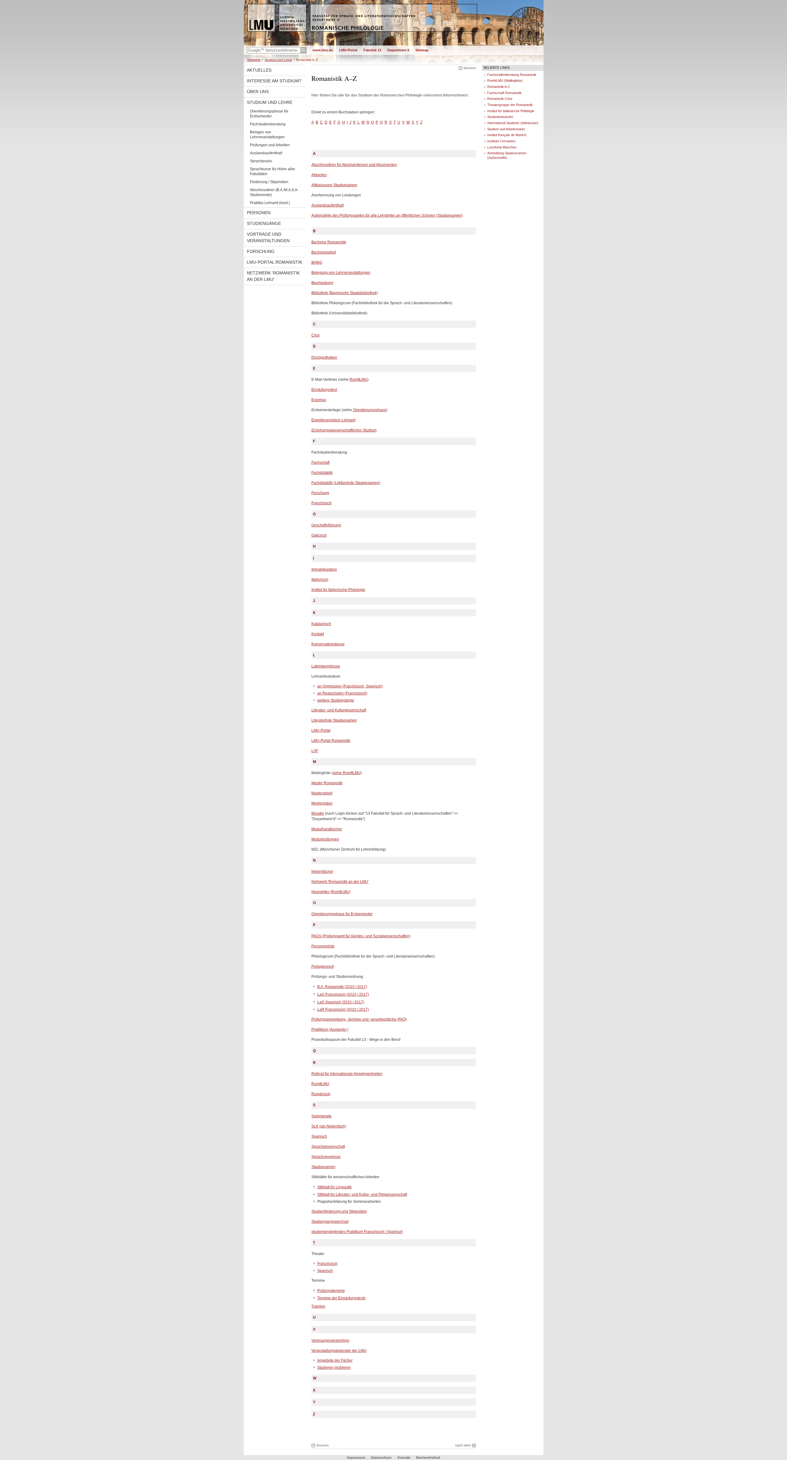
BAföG (316, 262)
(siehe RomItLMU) (346, 773)
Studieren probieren (334, 1367)
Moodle (317, 813)
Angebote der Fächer (335, 1360)
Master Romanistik (326, 783)
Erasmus (318, 400)
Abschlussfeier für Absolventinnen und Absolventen (354, 165)
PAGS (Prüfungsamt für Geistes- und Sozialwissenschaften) (360, 936)
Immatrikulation (324, 569)
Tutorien (318, 1306)
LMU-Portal (348, 50)
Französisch (321, 503)
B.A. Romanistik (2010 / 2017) (342, 987)
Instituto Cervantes (501, 141)
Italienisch (319, 579)
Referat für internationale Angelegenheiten (346, 1074)
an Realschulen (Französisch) (342, 693)
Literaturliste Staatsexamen (334, 720)
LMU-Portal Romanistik (274, 262)
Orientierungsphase (369, 410)
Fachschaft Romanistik (504, 93)
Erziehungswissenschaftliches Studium (344, 430)
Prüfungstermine (331, 1291)
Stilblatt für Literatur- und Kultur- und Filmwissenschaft (362, 1194)
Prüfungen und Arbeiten (270, 145)
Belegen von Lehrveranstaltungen (267, 134)
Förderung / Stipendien (269, 182)
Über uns (258, 91)
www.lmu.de (323, 50)
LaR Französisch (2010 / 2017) (343, 1009)
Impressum (356, 1457)
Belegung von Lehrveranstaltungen (340, 272)
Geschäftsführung (326, 525)
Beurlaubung (322, 283)
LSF (314, 751)
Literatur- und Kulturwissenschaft (338, 710)
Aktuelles (259, 70)
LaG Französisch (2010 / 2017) (343, 994)
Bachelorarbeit (323, 252)
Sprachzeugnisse (326, 1157)
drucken (470, 68)
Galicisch (319, 535)
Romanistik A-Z (498, 87)
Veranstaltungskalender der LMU (338, 1350)
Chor (315, 335)
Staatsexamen (323, 1167)
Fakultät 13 (372, 50)
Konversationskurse (328, 644)
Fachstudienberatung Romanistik (511, 75)
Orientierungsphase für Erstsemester (269, 113)
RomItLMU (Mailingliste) (505, 80)
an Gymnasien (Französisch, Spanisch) (350, 686)
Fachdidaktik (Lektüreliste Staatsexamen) (345, 483)
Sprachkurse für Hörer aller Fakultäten (272, 171)
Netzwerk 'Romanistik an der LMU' (273, 276)
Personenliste (322, 946)
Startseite (254, 59)
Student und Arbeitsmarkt (506, 129)
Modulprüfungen (325, 839)
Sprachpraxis (261, 161)
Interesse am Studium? (274, 80)
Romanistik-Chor (499, 98)
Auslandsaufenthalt (266, 153)
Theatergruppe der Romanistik (510, 105)
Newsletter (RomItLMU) (330, 892)
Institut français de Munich (506, 135)
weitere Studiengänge (335, 700)
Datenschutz (381, 1457)
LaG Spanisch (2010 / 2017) (340, 1002)
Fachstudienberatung (268, 124)
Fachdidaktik (322, 472)
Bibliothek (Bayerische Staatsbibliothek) (344, 293)
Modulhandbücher (326, 829)
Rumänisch (320, 1094)
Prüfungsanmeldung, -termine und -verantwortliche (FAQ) (359, 1019)
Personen (259, 212)
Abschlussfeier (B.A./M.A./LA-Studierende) (274, 192)
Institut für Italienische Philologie (338, 590)
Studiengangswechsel (330, 1221)
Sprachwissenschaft (328, 1146)
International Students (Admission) (512, 123)
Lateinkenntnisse (325, 666)
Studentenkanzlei (500, 117)
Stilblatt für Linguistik (334, 1187)
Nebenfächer (322, 871)
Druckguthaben (324, 357)
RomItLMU (358, 379)
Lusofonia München (501, 147)
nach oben (463, 1445)
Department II (398, 50)
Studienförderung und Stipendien (339, 1211)
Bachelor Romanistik (328, 242)
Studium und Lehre (278, 59)
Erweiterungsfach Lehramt (333, 420)
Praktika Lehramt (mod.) (270, 203)
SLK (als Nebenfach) (328, 1126)
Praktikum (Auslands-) (329, 1029)
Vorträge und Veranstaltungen (268, 237)
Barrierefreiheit (428, 1457)
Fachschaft (320, 462)
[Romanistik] (394, 44)
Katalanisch (321, 624)
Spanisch (319, 1136)
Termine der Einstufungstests (341, 1298)
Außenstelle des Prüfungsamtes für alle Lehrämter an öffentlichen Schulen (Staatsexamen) (387, 215)
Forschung (261, 251)
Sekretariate (321, 1116)
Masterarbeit (321, 793)
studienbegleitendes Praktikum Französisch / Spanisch (357, 1232)
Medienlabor (322, 803)
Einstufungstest (324, 390)
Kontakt (317, 634)
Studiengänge (264, 223)
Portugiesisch (322, 966)
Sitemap (422, 50)
